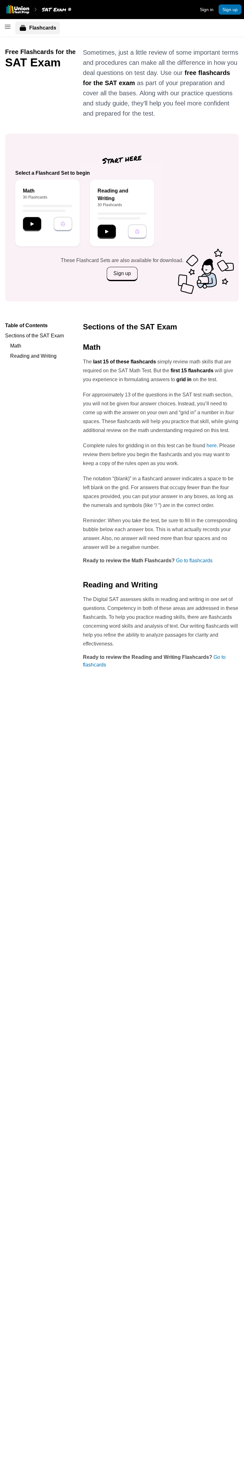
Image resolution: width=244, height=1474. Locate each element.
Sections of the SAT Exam (34, 335)
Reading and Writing (33, 356)
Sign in (207, 9)
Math (15, 345)
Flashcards (42, 27)
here (212, 445)
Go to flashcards (194, 560)
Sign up (230, 9)
